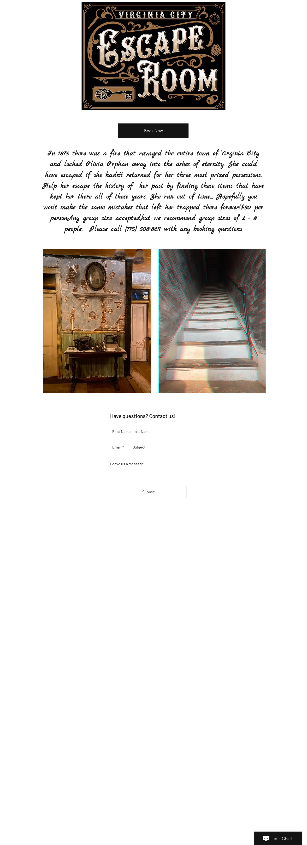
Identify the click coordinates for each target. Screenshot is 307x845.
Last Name (142, 431)
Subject (139, 447)
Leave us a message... (128, 464)
